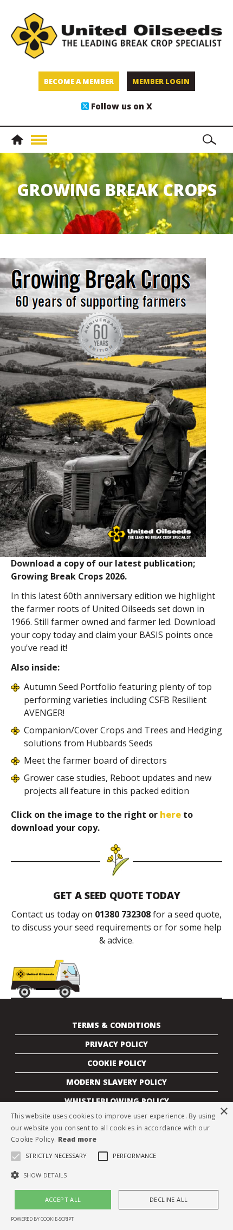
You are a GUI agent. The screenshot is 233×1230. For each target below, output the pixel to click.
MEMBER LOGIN (161, 81)
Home (20, 140)
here (170, 815)
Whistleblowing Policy (116, 1101)
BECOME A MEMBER (79, 81)
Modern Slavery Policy (116, 1082)
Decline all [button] (168, 1199)
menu (39, 140)
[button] (116, 1175)
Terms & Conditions (116, 1025)
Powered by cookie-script (42, 1218)
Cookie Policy (116, 1063)
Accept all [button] (63, 1199)
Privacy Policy (116, 1044)
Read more (77, 1139)
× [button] (223, 1112)
